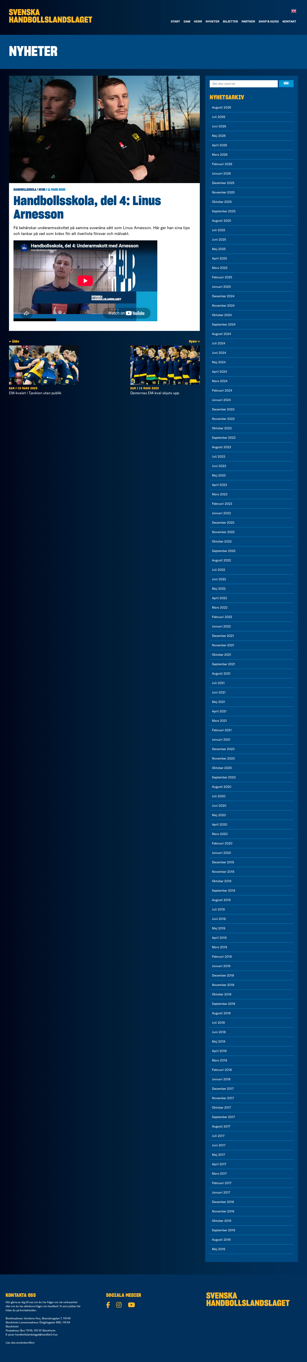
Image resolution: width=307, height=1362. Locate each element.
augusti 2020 (221, 787)
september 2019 (223, 890)
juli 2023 (218, 456)
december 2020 (223, 749)
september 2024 (224, 324)
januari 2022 (221, 626)
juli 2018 (218, 1023)
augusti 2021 (221, 673)
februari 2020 (222, 843)
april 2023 (219, 485)
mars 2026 (219, 155)
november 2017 (223, 1098)
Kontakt (289, 21)
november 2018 (223, 985)
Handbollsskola (24, 189)
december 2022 (223, 522)
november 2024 (223, 305)
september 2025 (224, 211)
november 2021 (223, 645)
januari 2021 (221, 739)
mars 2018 (219, 1060)
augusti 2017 (221, 1126)
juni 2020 (219, 806)
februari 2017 (221, 1183)
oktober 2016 (221, 1221)
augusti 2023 (221, 447)
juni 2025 (219, 239)
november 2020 (223, 758)
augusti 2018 (221, 1013)
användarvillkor (25, 1342)
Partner (248, 21)
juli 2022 (218, 570)
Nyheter (212, 21)
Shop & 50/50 (269, 21)
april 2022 (219, 598)
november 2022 (223, 532)
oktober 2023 (222, 428)
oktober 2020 (222, 768)
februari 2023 (222, 504)
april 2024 (219, 372)
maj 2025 (219, 249)
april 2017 (219, 1164)
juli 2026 (218, 117)
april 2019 (219, 938)
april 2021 (219, 711)
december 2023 (223, 409)
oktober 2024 (222, 315)
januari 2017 (221, 1192)
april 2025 (219, 258)
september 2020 (224, 777)
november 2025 (223, 192)
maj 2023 (219, 475)
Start (175, 21)
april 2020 (219, 824)
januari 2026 (221, 173)
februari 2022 (222, 617)
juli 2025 (218, 230)
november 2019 (223, 872)
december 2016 (223, 1202)
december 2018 (223, 975)
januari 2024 (221, 400)
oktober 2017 (221, 1107)
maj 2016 (218, 1249)
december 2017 (223, 1089)
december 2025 (223, 183)
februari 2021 (222, 730)
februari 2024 (222, 390)
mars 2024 (219, 381)
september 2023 (224, 438)
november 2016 (223, 1211)
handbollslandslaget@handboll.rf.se (36, 1334)
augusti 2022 (221, 560)
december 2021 (223, 636)
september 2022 (224, 551)
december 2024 (223, 296)
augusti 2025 (221, 221)
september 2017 (223, 1117)
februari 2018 (222, 1070)
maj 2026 (219, 136)
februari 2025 (222, 277)
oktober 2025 (222, 202)
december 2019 (223, 862)
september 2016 (223, 1230)
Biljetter (230, 21)
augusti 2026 (221, 107)
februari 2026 (222, 164)
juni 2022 (219, 579)
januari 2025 (221, 287)
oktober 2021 (221, 655)
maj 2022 (219, 589)
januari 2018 (221, 1079)
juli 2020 (218, 796)
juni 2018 (219, 1032)
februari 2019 (222, 957)
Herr (198, 21)
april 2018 (219, 1051)
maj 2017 (218, 1155)
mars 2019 (219, 947)
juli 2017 (218, 1136)
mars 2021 (219, 721)
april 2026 (219, 145)
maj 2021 (218, 702)
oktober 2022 (222, 541)
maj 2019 (218, 928)
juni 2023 (219, 466)
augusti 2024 (221, 334)
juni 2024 (219, 353)
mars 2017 (219, 1174)
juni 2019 (219, 919)
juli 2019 (218, 909)
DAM (187, 21)
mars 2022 (219, 607)
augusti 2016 (221, 1240)
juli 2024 (218, 343)
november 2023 (223, 419)
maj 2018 (218, 1041)
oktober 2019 (221, 881)
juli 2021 (218, 683)
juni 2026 (219, 126)
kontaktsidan (28, 1310)
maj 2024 (219, 362)
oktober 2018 (221, 994)
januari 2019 (221, 966)
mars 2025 (219, 268)
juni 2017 (218, 1145)
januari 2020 (221, 853)
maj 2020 (219, 815)
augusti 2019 (221, 900)
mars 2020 (220, 834)
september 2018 (223, 1004)
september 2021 (223, 664)
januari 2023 (221, 513)
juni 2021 (219, 692)
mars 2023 (219, 494)
